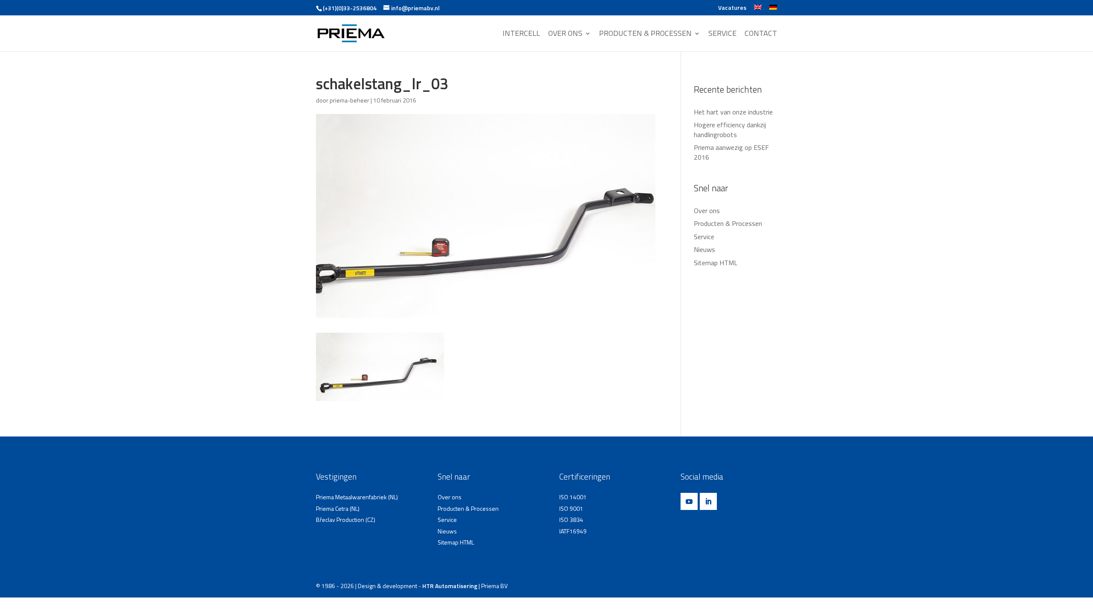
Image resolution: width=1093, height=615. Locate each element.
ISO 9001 (571, 508)
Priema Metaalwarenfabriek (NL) (357, 496)
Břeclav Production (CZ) (345, 519)
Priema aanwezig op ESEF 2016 (731, 152)
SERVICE (722, 34)
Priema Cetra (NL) (337, 508)
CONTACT (761, 34)
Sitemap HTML (715, 263)
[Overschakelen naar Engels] (758, 10)
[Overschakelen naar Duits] (773, 10)
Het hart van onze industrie (733, 112)
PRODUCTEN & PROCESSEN (645, 34)
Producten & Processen (728, 223)
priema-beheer (349, 100)
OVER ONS (565, 34)
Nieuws (704, 249)
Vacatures (732, 8)
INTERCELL (521, 34)
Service (704, 236)
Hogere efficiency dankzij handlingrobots (730, 129)
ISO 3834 (571, 519)
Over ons (707, 210)
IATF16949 (573, 531)
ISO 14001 (573, 496)
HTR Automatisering (449, 585)
